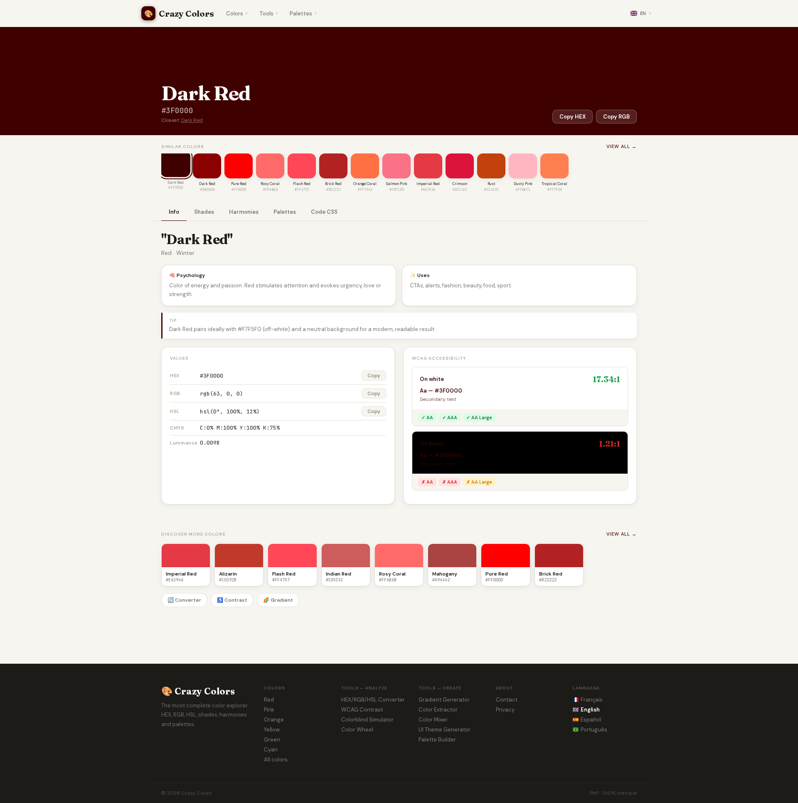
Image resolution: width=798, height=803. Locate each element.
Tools (268, 13)
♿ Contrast (232, 600)
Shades (204, 211)
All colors (276, 759)
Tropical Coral (554, 183)
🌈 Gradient (278, 600)
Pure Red (238, 183)
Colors (237, 13)
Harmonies (244, 211)
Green (272, 739)
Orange (274, 719)
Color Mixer (433, 719)
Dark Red (192, 120)
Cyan (271, 749)
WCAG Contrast (362, 709)
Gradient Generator (444, 699)
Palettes (303, 13)
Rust (491, 183)
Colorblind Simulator (367, 719)
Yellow (272, 729)
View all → (621, 146)
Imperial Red (428, 183)
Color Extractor (438, 709)
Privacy (505, 709)
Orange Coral (365, 183)
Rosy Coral (270, 183)
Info (174, 211)
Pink (269, 709)
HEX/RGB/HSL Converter (373, 699)
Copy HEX (572, 116)
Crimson (459, 183)
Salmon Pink (396, 183)
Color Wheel (357, 729)
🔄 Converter (184, 600)
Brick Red (333, 183)
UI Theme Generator (444, 729)
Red (269, 699)
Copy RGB (616, 116)
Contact (506, 699)
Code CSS (324, 211)
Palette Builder (437, 739)
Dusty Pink (523, 183)
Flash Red (301, 183)
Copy (373, 375)
